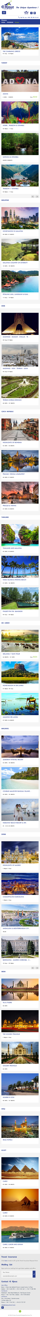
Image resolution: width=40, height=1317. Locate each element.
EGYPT (3, 1150)
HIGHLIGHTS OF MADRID (12, 865)
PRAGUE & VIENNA (9, 506)
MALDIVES (5, 729)
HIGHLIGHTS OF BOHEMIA (12, 442)
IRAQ (3, 1109)
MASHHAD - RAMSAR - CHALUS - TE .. (16, 337)
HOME (3, 22)
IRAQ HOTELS (7, 1140)
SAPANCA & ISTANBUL (11, 157)
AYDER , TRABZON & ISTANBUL (13, 125)
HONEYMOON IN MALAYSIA (13, 231)
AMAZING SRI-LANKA (10, 717)
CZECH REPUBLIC (7, 411)
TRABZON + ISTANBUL (11, 188)
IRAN (3, 306)
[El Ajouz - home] (20, 5)
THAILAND (5, 517)
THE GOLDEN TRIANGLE (11, 1034)
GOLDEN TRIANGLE (10, 1066)
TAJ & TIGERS (7, 1002)
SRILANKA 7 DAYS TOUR (11, 654)
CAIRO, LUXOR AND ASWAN (13, 1244)
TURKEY (4, 63)
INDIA (3, 972)
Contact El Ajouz (9, 1281)
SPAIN (3, 834)
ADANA (5, 94)
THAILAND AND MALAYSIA (12, 548)
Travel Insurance (9, 1257)
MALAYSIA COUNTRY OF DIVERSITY (15, 263)
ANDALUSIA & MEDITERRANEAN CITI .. (16, 928)
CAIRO (5, 1181)
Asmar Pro (29, 1315)
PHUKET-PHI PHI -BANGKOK (13, 611)
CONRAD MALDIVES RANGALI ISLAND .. (17, 791)
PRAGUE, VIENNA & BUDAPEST (14, 474)
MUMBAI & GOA (8, 1097)
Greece (17, 22)
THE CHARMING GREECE (11, 51)
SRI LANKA (5, 623)
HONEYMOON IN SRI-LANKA (13, 685)
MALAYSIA (5, 200)
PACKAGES (10, 22)
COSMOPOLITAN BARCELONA (13, 897)
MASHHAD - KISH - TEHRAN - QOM (15, 368)
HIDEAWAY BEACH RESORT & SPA (14, 823)
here (6, 1260)
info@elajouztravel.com (8, 1305)
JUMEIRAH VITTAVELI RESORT (13, 760)
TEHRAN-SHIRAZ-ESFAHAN (12, 400)
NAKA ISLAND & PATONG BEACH (14, 580)
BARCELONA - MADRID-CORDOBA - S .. (17, 960)
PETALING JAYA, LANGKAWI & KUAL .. (16, 294)
